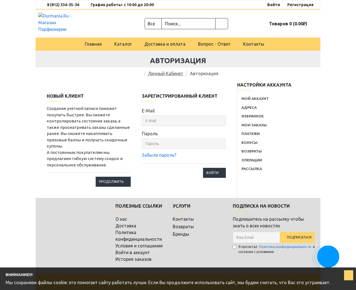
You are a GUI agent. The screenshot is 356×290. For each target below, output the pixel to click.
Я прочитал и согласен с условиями (276, 249)
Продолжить (111, 181)
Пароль (150, 133)
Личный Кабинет (165, 73)
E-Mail (148, 110)
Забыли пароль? (159, 155)
